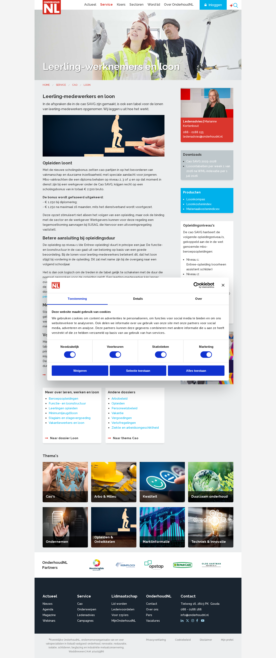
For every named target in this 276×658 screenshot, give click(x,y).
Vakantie (118, 413)
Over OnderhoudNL (179, 4)
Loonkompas (195, 199)
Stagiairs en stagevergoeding (70, 418)
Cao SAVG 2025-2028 (201, 161)
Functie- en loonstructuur (67, 403)
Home (46, 85)
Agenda (48, 609)
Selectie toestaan (138, 370)
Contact (151, 603)
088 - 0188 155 (193, 132)
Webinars (49, 620)
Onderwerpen (86, 609)
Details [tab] (138, 298)
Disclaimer (206, 639)
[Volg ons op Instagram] (193, 621)
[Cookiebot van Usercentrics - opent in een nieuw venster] (196, 285)
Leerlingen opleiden (63, 408)
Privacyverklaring (156, 639)
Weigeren (80, 370)
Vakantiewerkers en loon (66, 423)
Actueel (90, 4)
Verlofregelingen (124, 423)
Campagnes (85, 620)
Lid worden (119, 603)
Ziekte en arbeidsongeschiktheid (135, 427)
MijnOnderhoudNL (124, 620)
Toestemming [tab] (77, 298)
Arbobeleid (119, 398)
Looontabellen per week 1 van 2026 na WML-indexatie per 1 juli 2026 (208, 171)
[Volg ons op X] (188, 621)
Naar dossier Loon (64, 438)
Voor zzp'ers (120, 615)
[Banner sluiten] (223, 285)
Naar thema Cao (125, 438)
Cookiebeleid (183, 639)
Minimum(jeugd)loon (63, 413)
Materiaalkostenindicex (203, 209)
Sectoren (136, 4)
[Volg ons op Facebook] (198, 621)
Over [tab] (198, 298)
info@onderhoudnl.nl (195, 615)
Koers (121, 4)
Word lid (153, 4)
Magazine (49, 615)
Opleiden (118, 403)
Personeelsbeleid (124, 408)
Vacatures (153, 620)
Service (106, 4)
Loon (87, 85)
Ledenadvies (86, 615)
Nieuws (48, 603)
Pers (149, 615)
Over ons (152, 609)
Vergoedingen (122, 418)
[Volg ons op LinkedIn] (183, 621)
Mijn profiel (227, 639)
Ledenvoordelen (123, 609)
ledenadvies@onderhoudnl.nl (203, 136)
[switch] (115, 354)
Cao (74, 85)
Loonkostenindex (199, 204)
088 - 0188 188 (191, 609)
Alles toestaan (196, 370)
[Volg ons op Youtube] (203, 621)
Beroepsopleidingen (63, 398)
